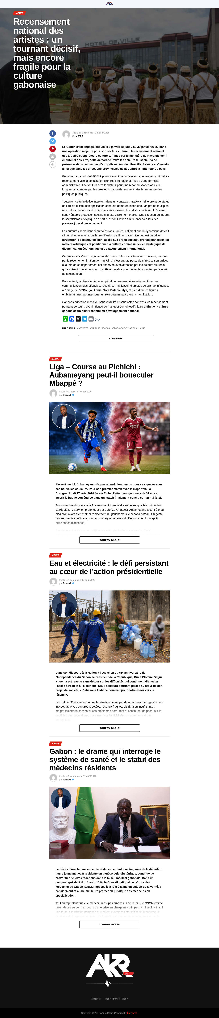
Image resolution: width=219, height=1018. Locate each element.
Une (143, 328)
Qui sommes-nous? (116, 999)
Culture (95, 328)
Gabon (106, 328)
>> (97, 319)
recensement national (125, 328)
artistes (83, 328)
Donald (80, 135)
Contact (96, 999)
